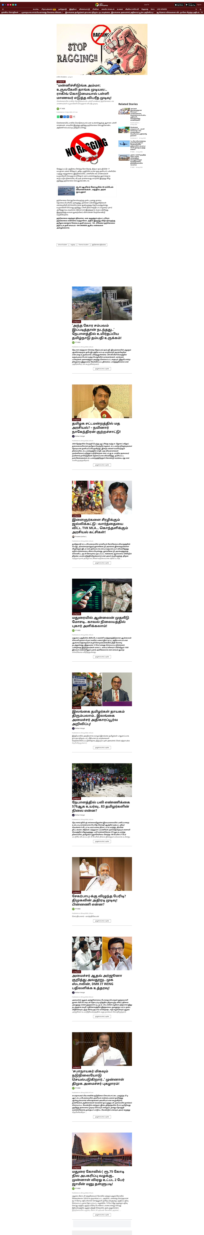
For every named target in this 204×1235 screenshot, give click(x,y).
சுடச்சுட (36, 9)
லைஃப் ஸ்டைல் (107, 9)
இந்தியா (73, 9)
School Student (62, 245)
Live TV (146, 5)
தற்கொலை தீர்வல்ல (99, 245)
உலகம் (120, 9)
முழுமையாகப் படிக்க (102, 369)
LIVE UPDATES (162, 9)
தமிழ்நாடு (62, 9)
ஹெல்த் (144, 9)
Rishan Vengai (80, 436)
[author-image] (58, 109)
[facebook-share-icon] (64, 118)
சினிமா (96, 9)
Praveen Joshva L (81, 537)
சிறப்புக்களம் (47, 9)
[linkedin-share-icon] (67, 118)
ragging (72, 245)
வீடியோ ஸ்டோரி (132, 9)
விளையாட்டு (84, 9)
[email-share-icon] (71, 118)
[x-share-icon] (61, 118)
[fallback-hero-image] (124, 111)
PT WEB (62, 109)
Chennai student (84, 245)
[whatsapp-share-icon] (58, 118)
